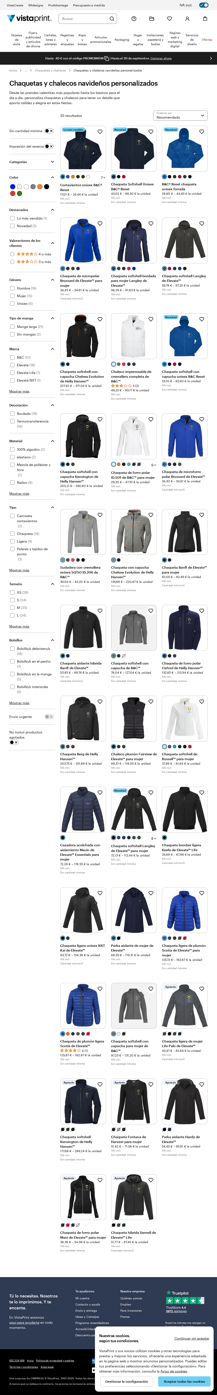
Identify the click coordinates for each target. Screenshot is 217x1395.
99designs (35, 5)
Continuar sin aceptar (191, 1338)
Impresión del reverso (26, 146)
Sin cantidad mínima (25, 131)
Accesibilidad (85, 1329)
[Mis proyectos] (152, 19)
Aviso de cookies (173, 1371)
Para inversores (131, 1310)
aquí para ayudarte (24, 1322)
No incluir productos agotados (25, 734)
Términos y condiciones (23, 1366)
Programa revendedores (92, 1323)
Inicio (13, 70)
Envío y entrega (86, 1310)
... (26, 70)
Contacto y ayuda (87, 1304)
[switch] (197, 5)
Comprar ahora (161, 58)
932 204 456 (16, 1360)
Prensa (125, 1316)
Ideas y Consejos (87, 1316)
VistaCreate (15, 5)
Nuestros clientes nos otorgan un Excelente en (185, 1324)
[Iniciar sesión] (187, 19)
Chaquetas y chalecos (50, 70)
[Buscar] (112, 18)
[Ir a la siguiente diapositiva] (211, 58)
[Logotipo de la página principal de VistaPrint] (29, 18)
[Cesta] (205, 19)
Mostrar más (19, 391)
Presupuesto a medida (89, 5)
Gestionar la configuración (126, 1381)
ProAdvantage (58, 5)
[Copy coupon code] (106, 58)
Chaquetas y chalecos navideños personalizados (108, 70)
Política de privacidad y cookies (55, 1360)
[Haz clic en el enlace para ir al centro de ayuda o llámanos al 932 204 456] (134, 19)
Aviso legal (47, 1366)
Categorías (18, 162)
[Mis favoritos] (169, 19)
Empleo (125, 1304)
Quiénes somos (131, 1298)
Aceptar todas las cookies (184, 1381)
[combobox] (84, 18)
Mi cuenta (82, 1298)
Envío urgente (20, 717)
